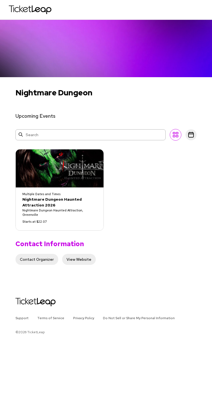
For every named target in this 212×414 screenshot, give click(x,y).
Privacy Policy (83, 318)
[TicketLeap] (28, 302)
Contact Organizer (37, 259)
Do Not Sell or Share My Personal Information (139, 318)
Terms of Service (50, 318)
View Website (79, 259)
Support (21, 318)
